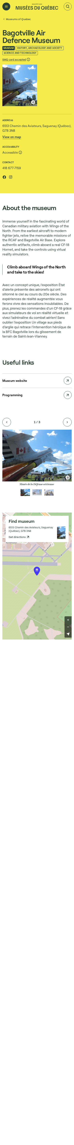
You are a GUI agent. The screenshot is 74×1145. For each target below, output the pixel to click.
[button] (16, 59)
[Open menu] (6, 6)
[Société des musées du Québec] (37, 6)
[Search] (68, 6)
